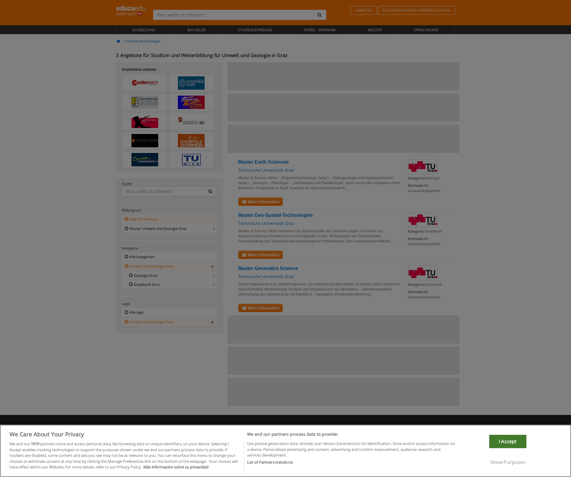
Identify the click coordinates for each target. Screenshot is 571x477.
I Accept (508, 441)
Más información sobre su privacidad (175, 467)
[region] (285, 451)
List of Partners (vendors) (270, 462)
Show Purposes (507, 462)
